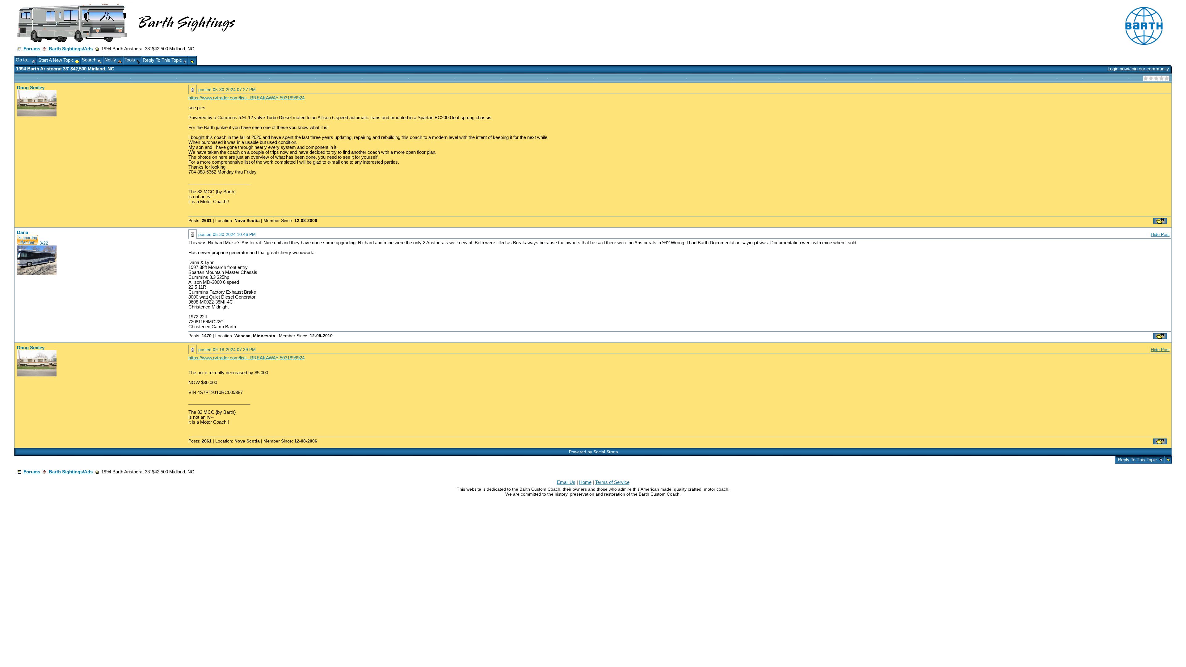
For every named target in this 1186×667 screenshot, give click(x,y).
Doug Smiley (30, 87)
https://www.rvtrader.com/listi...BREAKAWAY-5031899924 (246, 97)
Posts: (200, 220)
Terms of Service (612, 482)
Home (585, 482)
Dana (22, 232)
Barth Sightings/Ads (71, 48)
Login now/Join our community (1138, 68)
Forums (31, 48)
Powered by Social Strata (593, 451)
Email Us (566, 482)
